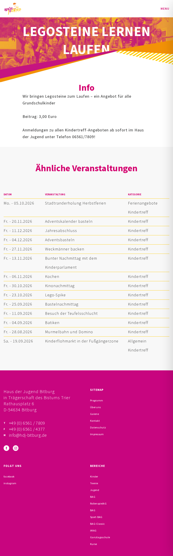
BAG (92, 496)
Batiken (52, 322)
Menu (165, 9)
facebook (9, 476)
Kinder (94, 476)
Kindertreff (138, 212)
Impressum (97, 434)
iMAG (93, 530)
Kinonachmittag (60, 285)
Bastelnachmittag (61, 304)
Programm (96, 400)
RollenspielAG (98, 503)
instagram (10, 483)
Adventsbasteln (60, 239)
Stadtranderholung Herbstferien (75, 203)
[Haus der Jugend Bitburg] (13, 8)
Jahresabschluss (61, 230)
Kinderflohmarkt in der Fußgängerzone (81, 341)
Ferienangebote (143, 203)
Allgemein (137, 341)
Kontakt (95, 420)
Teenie (94, 483)
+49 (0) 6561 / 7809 (27, 423)
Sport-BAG (96, 517)
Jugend (94, 490)
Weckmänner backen (64, 249)
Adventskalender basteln (69, 221)
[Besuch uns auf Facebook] (6, 448)
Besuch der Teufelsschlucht (71, 313)
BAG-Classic (97, 523)
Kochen (52, 276)
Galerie (94, 414)
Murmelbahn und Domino (69, 331)
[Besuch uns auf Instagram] (15, 448)
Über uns (95, 407)
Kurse (93, 544)
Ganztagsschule (100, 537)
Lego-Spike (55, 294)
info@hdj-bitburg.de (28, 435)
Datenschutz (98, 427)
